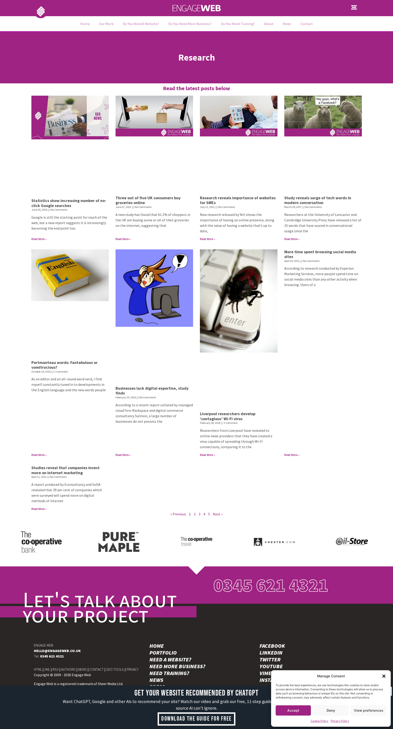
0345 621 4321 (270, 584)
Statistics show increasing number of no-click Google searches (68, 203)
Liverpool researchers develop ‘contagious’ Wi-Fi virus (227, 416)
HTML (38, 669)
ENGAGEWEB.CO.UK (57, 650)
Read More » (39, 239)
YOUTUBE (271, 666)
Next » (218, 514)
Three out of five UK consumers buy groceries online (148, 200)
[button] (384, 676)
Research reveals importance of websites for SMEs (238, 200)
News (287, 23)
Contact (306, 23)
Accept (293, 710)
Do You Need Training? (238, 23)
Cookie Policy (319, 721)
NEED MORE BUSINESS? (177, 666)
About (269, 23)
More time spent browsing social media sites (320, 254)
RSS (56, 669)
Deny (331, 710)
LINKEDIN (270, 652)
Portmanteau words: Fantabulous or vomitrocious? (64, 365)
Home (85, 23)
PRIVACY (132, 669)
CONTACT (96, 669)
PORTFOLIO (163, 652)
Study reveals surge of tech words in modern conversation (317, 200)
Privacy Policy (340, 721)
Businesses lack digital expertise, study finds (152, 391)
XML (47, 669)
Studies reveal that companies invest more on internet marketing (65, 470)
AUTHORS (68, 669)
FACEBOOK (272, 645)
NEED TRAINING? (169, 673)
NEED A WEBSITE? (170, 659)
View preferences (368, 710)
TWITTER (270, 659)
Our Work (106, 23)
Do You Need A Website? (141, 23)
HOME (156, 645)
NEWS (82, 669)
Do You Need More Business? (190, 23)
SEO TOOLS (115, 669)
